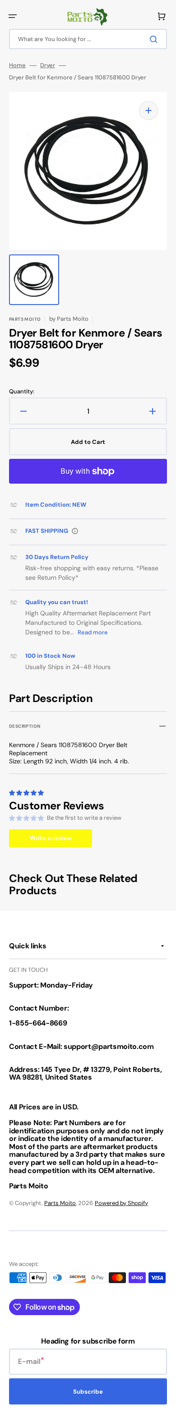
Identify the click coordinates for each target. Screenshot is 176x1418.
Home (17, 65)
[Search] (155, 39)
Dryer (47, 65)
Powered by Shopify (121, 1203)
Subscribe (88, 1391)
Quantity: (21, 391)
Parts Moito (60, 1203)
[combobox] (88, 39)
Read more (93, 632)
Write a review (51, 838)
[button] (13, 16)
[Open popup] (74, 531)
